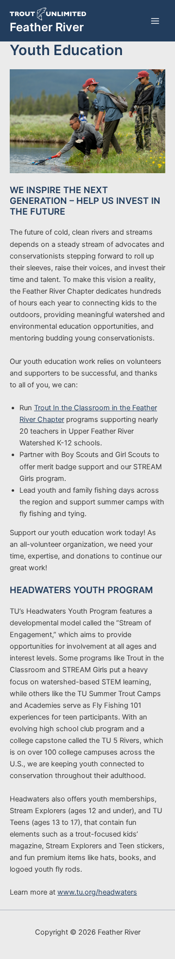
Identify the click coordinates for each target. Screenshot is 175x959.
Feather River (47, 27)
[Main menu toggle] (155, 21)
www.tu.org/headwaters (97, 892)
